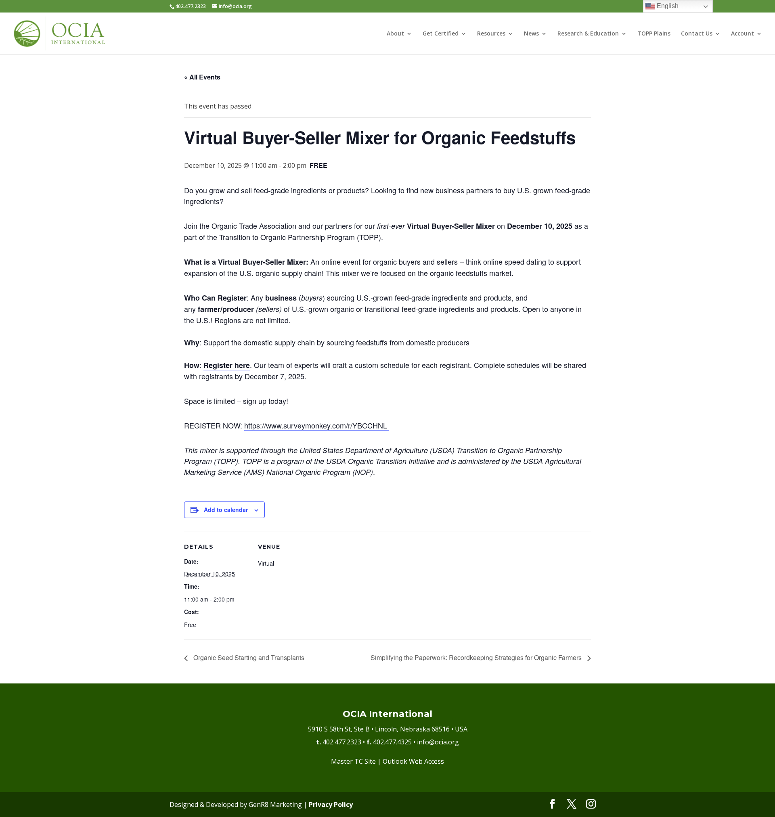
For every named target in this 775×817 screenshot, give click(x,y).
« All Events (202, 76)
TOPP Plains (653, 34)
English (667, 5)
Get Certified (441, 34)
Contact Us (696, 34)
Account (742, 34)
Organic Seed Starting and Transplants (248, 657)
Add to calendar (226, 510)
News (531, 34)
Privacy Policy (331, 804)
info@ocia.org (438, 742)
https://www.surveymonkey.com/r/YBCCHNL (316, 425)
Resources (491, 34)
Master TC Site (353, 761)
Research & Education (588, 34)
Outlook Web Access (413, 761)
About (395, 34)
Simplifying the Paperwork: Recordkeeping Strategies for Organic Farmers (477, 657)
